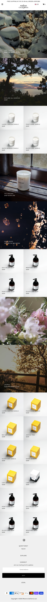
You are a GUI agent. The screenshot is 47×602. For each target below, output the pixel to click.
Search (23, 549)
